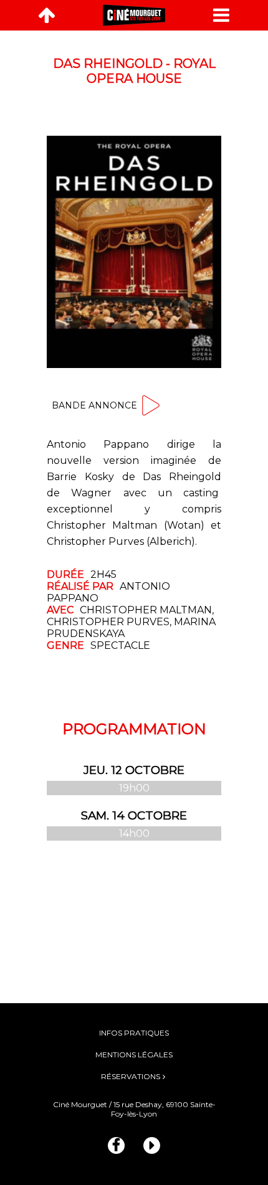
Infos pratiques (134, 1032)
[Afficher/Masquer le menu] (221, 14)
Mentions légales (134, 1054)
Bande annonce (94, 405)
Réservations (130, 1076)
